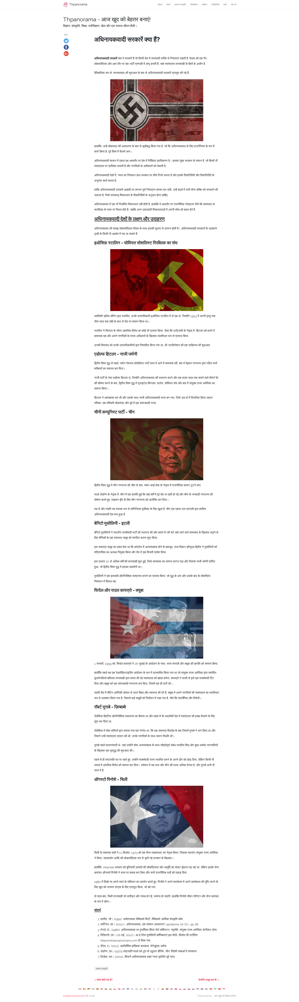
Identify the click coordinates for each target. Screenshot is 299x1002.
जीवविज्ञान (194, 4)
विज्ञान (160, 4)
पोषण (168, 4)
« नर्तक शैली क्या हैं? (103, 979)
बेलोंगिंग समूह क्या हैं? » (209, 979)
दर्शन (225, 4)
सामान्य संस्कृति (180, 4)
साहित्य (204, 4)
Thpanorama (78, 4)
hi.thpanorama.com (74, 995)
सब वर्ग (233, 4)
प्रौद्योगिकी (215, 4)
